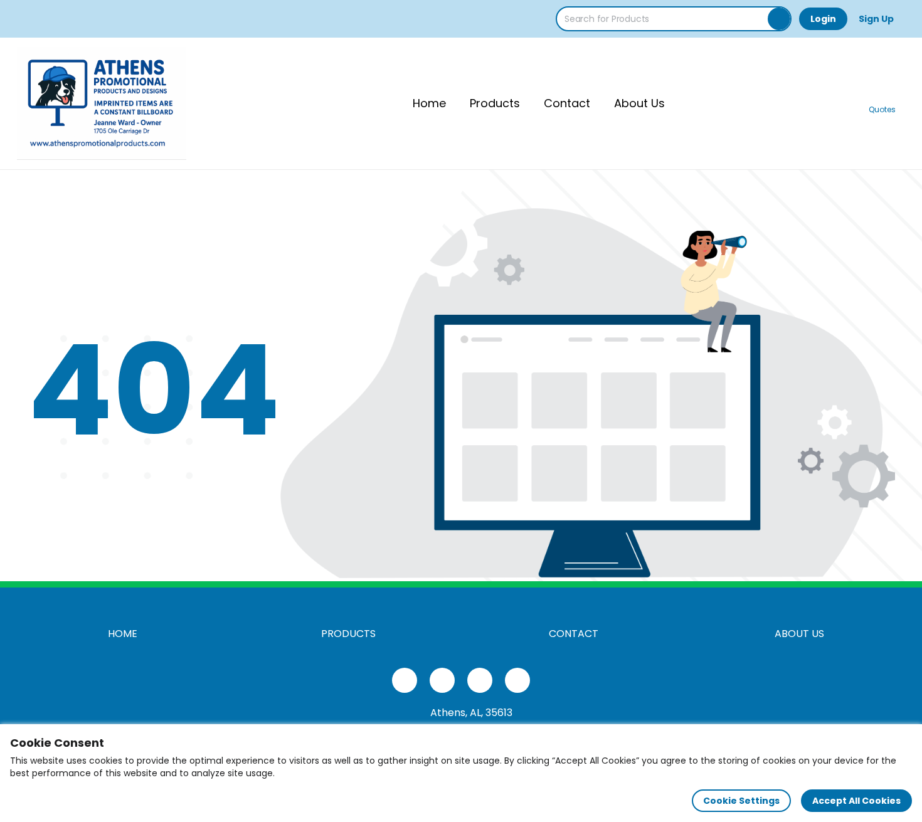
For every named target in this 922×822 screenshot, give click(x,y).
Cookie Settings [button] (741, 800)
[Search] (779, 19)
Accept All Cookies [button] (856, 800)
